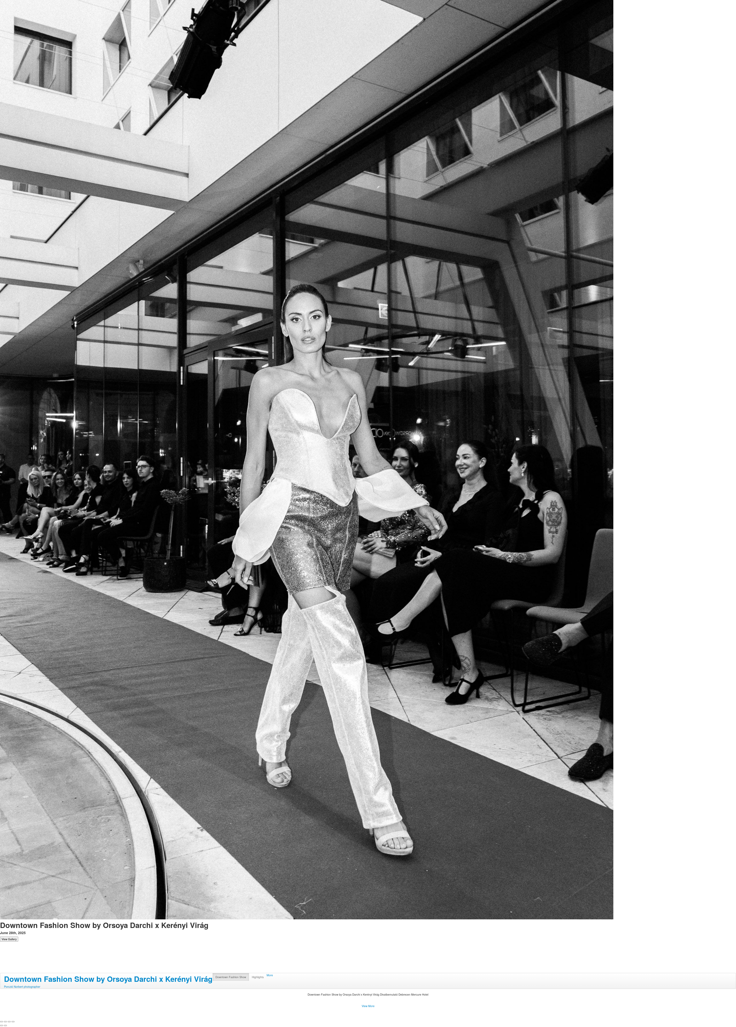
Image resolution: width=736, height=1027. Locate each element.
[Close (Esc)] (1, 1021)
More (270, 975)
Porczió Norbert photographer (22, 987)
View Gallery (9, 939)
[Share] (5, 1021)
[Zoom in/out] (13, 1021)
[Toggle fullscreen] (9, 1021)
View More (368, 1006)
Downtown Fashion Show (230, 977)
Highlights (258, 977)
